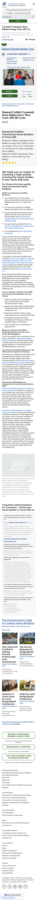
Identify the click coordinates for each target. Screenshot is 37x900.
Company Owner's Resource (14, 833)
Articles (5, 805)
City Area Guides (9, 858)
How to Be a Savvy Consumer (14, 800)
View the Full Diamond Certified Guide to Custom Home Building (18, 723)
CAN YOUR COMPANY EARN (18, 757)
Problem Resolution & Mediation (16, 803)
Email (10, 96)
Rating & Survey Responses (12, 58)
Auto (4, 848)
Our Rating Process (10, 775)
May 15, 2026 (8, 40)
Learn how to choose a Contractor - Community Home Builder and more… (18, 104)
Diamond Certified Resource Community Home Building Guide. (19, 219)
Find (18, 21)
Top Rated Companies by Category (16, 773)
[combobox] (20, 13)
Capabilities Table (28, 60)
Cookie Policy (8, 871)
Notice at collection (8, 898)
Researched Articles (29, 58)
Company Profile (12, 61)
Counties (6, 782)
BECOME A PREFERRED (18, 735)
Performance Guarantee (12, 815)
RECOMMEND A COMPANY (18, 747)
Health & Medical (9, 851)
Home (4, 846)
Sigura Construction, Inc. (18, 522)
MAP (23, 94)
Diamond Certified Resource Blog (16, 795)
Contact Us (6, 825)
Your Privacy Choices (14, 895)
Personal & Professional (12, 853)
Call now (9, 91)
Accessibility (7, 873)
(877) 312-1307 (22, 882)
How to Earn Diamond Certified (15, 835)
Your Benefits (8, 813)
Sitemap (5, 780)
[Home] (4, 5)
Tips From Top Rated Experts (14, 798)
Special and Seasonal (11, 855)
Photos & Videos (12, 63)
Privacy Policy (8, 868)
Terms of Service (9, 866)
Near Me (5, 777)
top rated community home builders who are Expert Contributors (19, 226)
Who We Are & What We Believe (16, 823)
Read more (6, 37)
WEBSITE (29, 94)
